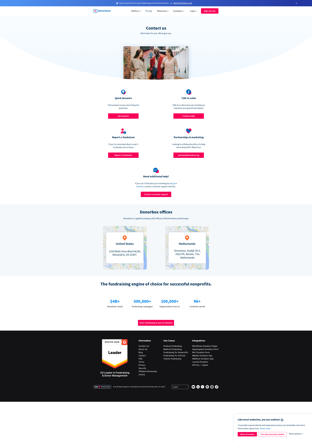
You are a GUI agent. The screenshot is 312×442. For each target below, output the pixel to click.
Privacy (142, 365)
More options (295, 433)
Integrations (198, 340)
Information (145, 340)
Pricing (149, 11)
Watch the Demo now (182, 3)
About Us (143, 349)
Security (142, 368)
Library (142, 374)
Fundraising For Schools (174, 355)
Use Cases (169, 340)
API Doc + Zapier (200, 365)
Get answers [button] (123, 116)
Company (177, 11)
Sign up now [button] (209, 11)
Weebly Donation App (202, 355)
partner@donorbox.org (188, 155)
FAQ (140, 358)
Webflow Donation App (203, 358)
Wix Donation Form (201, 352)
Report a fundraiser (123, 155)
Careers (142, 355)
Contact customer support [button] (156, 194)
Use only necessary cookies (272, 434)
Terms (141, 362)
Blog (141, 352)
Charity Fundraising (172, 358)
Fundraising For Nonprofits (175, 352)
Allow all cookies (247, 434)
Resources (162, 11)
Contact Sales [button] (188, 116)
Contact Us (144, 346)
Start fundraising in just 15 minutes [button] (156, 322)
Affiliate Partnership (148, 371)
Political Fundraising (172, 346)
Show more (265, 428)
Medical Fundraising (172, 349)
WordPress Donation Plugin (204, 346)
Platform (135, 11)
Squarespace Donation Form (205, 349)
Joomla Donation (200, 362)
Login (192, 11)
